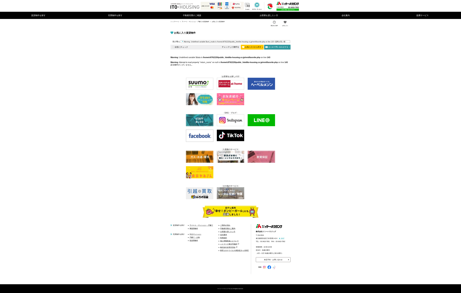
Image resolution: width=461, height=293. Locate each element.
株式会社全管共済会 (227, 247)
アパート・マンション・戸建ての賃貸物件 (195, 21)
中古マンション (195, 234)
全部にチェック (181, 47)
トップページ (174, 21)
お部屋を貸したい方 (227, 232)
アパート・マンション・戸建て (201, 225)
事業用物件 (194, 228)
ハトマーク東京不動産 (228, 244)
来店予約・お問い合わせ (273, 260)
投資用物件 (194, 240)
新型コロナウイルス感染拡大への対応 (234, 250)
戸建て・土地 (195, 237)
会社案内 (223, 235)
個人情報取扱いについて (229, 241)
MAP (281, 238)
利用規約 (223, 238)
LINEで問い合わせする (287, 9)
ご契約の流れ (225, 225)
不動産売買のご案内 (227, 228)
